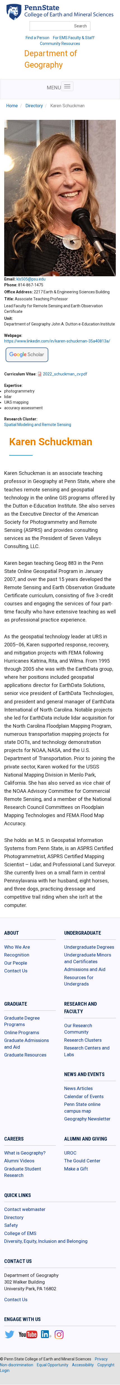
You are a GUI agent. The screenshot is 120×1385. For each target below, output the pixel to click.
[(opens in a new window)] (27, 354)
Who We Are (17, 947)
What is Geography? (24, 1153)
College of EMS (20, 1233)
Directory (34, 105)
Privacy (101, 1359)
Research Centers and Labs (87, 1051)
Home (12, 105)
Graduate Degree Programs (22, 1021)
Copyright (105, 1365)
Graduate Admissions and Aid (26, 1043)
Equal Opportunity (52, 1365)
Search (80, 26)
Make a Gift (76, 1169)
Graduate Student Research (22, 1172)
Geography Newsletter (87, 1119)
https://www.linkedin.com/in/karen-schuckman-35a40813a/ (57, 341)
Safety (11, 1225)
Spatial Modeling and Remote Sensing (37, 424)
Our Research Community (78, 1029)
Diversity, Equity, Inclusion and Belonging (46, 1241)
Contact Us (15, 971)
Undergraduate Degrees (89, 947)
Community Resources (60, 43)
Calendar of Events (84, 1096)
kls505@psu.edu (30, 279)
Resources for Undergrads (78, 981)
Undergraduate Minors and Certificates (87, 958)
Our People (15, 963)
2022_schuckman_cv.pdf (65, 374)
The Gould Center (82, 1160)
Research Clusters (83, 1040)
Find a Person (37, 37)
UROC (70, 1153)
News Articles (78, 1088)
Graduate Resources (25, 1055)
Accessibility (83, 1365)
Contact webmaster (24, 1209)
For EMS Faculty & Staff (74, 37)
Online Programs (21, 1032)
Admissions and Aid (84, 969)
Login (4, 1370)
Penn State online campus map (82, 1107)
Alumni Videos (19, 1160)
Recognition (16, 955)
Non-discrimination (16, 1365)
